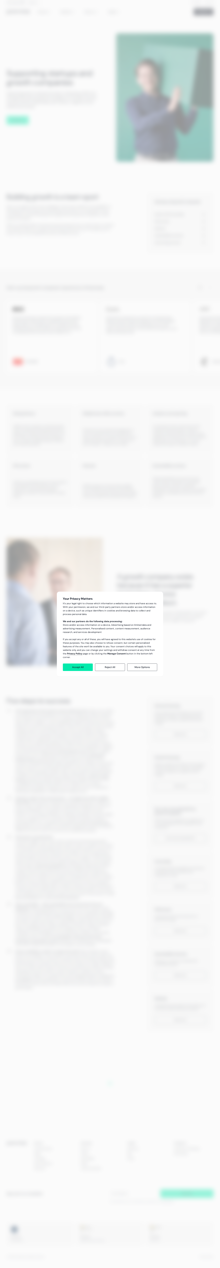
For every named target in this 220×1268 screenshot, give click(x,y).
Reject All (110, 667)
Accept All (78, 667)
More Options (142, 667)
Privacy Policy (74, 653)
